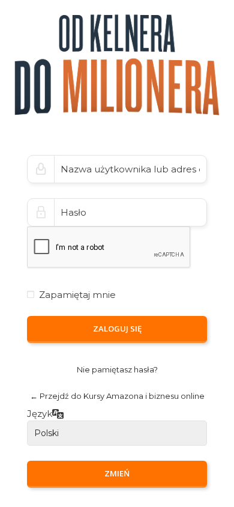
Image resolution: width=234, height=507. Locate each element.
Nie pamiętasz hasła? (117, 369)
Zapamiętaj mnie (77, 294)
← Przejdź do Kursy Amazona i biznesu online (117, 396)
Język (39, 414)
